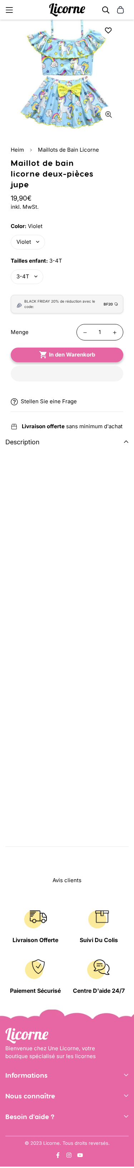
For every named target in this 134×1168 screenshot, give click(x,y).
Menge (20, 332)
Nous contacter (25, 1134)
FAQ (10, 1156)
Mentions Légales (27, 1104)
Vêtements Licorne (79, 827)
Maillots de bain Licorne (35, 817)
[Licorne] (67, 10)
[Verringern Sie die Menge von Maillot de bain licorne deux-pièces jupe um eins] (85, 332)
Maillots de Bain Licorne (68, 149)
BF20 (108, 304)
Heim (17, 149)
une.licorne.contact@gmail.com (45, 1145)
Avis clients (19, 1124)
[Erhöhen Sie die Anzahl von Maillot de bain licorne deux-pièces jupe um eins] (114, 332)
